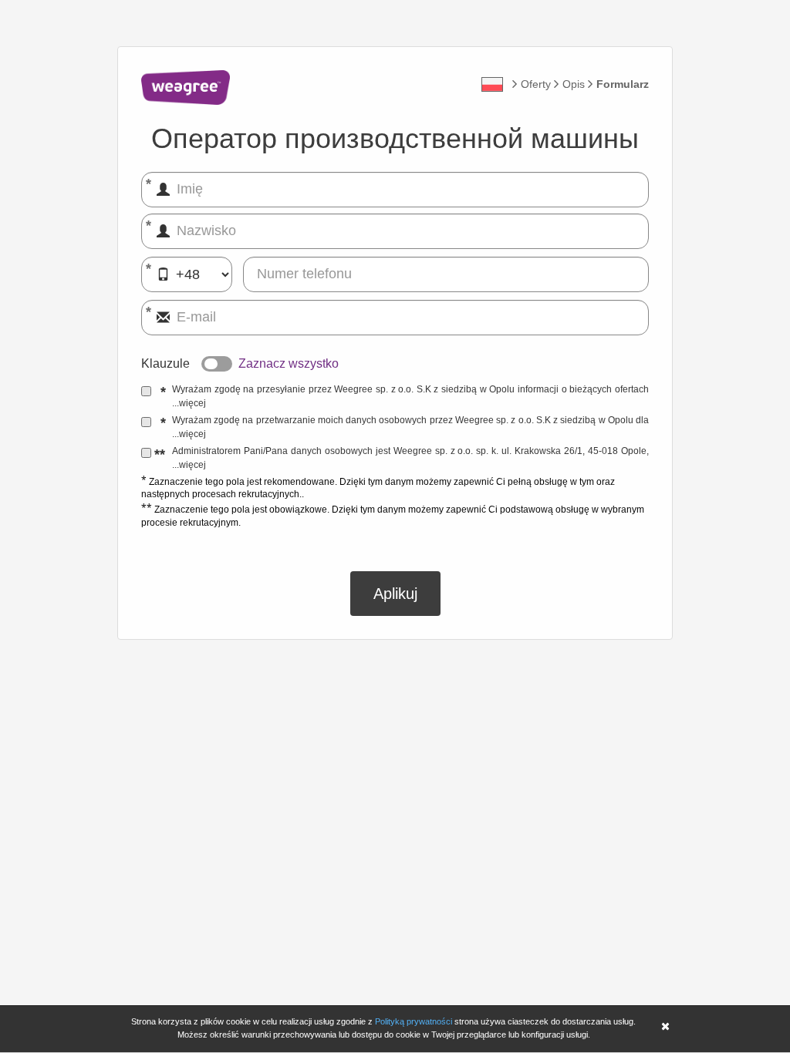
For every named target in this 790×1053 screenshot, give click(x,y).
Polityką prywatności (413, 1021)
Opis (573, 84)
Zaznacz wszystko (288, 363)
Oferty (536, 84)
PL (492, 84)
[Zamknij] (665, 1028)
